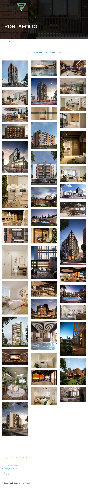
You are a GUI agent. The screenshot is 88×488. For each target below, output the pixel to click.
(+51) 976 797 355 (11, 466)
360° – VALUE (44, 118)
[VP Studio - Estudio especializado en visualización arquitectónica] (14, 8)
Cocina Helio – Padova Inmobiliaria (44, 367)
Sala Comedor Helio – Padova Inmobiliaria (73, 181)
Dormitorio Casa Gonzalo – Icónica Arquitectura (15, 381)
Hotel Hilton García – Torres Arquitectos (73, 234)
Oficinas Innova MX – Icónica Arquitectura (73, 282)
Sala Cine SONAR (73, 398)
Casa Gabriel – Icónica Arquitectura (44, 202)
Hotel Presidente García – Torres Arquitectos (73, 198)
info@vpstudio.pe (11, 469)
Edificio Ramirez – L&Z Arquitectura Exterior (15, 417)
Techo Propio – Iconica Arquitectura (73, 299)
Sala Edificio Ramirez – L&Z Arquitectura (73, 320)
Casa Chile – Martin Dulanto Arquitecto (73, 373)
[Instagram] (3, 473)
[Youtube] (7, 473)
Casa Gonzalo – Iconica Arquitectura (44, 224)
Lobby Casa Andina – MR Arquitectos (44, 336)
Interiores (37, 52)
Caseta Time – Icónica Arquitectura (44, 313)
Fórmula (27, 483)
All (28, 52)
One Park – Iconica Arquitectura (15, 331)
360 (60, 52)
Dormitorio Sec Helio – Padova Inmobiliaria (15, 295)
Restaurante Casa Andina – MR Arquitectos (44, 296)
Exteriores (50, 52)
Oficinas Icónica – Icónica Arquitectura (73, 145)
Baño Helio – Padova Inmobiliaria (15, 260)
